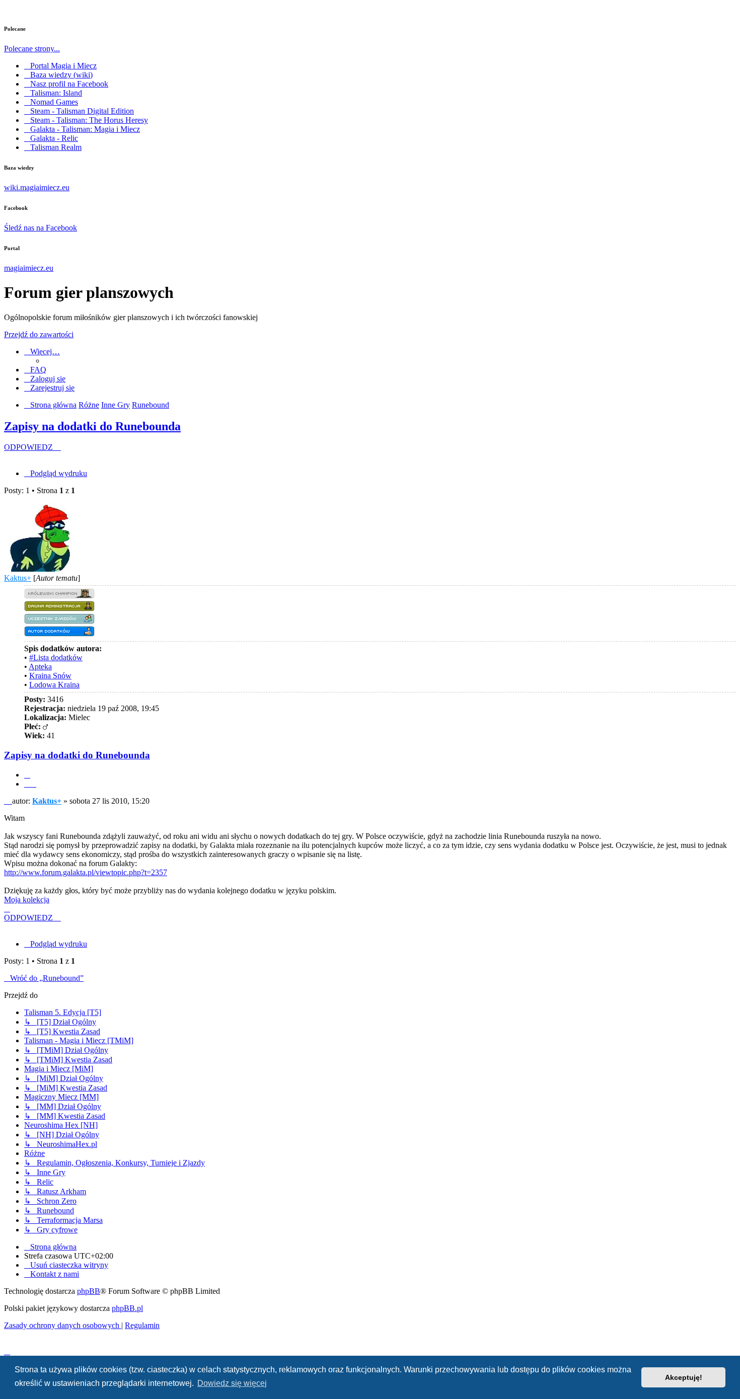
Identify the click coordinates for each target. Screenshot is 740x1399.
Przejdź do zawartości (38, 334)
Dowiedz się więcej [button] (232, 1383)
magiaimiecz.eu (28, 268)
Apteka (40, 666)
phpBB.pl (127, 1308)
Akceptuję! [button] (683, 1377)
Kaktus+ (17, 578)
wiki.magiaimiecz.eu (36, 187)
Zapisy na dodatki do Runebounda (92, 426)
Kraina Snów (50, 675)
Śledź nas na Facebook (40, 227)
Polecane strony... (32, 48)
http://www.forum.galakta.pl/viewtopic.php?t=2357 (85, 872)
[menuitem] (35, 369)
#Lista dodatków (56, 657)
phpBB (88, 1291)
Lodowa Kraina (54, 684)
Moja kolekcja (26, 899)
